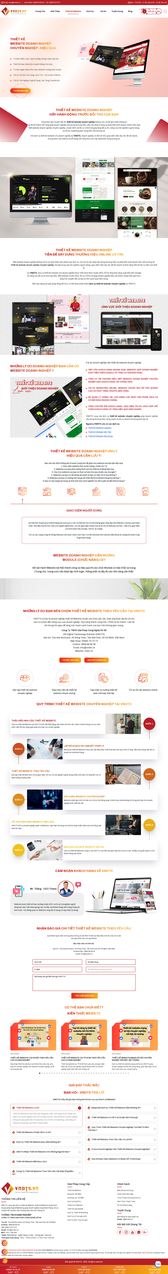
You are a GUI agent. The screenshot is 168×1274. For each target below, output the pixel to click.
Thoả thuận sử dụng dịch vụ (129, 1198)
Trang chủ (40, 11)
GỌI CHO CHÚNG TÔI (96, 660)
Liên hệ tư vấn (154, 11)
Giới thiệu (55, 11)
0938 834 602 (155, 1270)
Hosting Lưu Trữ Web (75, 1198)
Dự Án (103, 11)
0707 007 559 (119, 1270)
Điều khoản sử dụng (125, 1190)
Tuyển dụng (117, 11)
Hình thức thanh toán (126, 1201)
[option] (22, 495)
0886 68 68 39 (48, 1270)
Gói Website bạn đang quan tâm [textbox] (100, 969)
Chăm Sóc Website (75, 1205)
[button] (39, 1073)
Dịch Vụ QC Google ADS (77, 1216)
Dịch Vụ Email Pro (74, 1201)
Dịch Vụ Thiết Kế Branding (77, 1213)
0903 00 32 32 (84, 1270)
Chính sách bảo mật (125, 1194)
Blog (130, 11)
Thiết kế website (73, 11)
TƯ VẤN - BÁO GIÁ (70, 660)
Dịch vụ (90, 11)
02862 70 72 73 (13, 1270)
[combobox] (110, 969)
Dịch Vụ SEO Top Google (77, 1220)
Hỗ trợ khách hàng (124, 1205)
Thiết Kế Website (74, 1190)
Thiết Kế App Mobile (75, 1209)
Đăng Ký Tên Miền (74, 1194)
